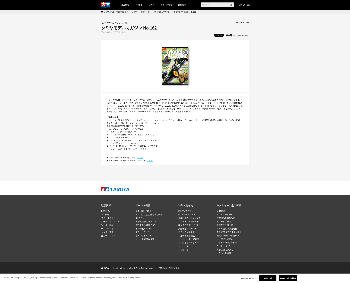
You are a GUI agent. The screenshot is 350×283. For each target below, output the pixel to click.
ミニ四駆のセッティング (189, 217)
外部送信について (225, 249)
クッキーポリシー (225, 246)
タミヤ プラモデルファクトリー (231, 232)
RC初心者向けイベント (146, 221)
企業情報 (221, 210)
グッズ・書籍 (107, 232)
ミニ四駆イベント (143, 210)
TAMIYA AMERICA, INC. (169, 268)
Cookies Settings (248, 278)
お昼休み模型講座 (186, 235)
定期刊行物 (145, 12)
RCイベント (140, 217)
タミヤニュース (185, 249)
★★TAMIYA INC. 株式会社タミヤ (116, 12)
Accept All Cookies (288, 278)
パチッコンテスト (186, 232)
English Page (119, 268)
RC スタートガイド (187, 214)
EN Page (246, 4)
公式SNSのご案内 (225, 239)
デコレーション (108, 228)
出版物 (134, 12)
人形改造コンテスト (187, 228)
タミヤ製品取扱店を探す (228, 228)
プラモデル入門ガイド (188, 221)
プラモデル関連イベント (146, 225)
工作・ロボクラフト (110, 221)
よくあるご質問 (224, 221)
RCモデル (105, 210)
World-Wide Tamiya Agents (142, 268)
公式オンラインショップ (228, 235)
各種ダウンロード (225, 225)
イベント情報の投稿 (144, 239)
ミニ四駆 (105, 214)
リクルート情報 (224, 253)
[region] (175, 278)
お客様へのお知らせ (226, 217)
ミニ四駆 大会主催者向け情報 (149, 214)
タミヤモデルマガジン (161, 12)
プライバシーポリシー (227, 242)
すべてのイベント (143, 235)
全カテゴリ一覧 (108, 235)
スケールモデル (108, 217)
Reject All (268, 278)
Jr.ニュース (183, 246)
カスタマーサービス (226, 214)
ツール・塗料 (107, 225)
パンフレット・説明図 (188, 239)
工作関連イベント (143, 228)
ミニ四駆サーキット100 (189, 242)
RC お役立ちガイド (187, 210)
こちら (140, 157)
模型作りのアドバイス (188, 225)
